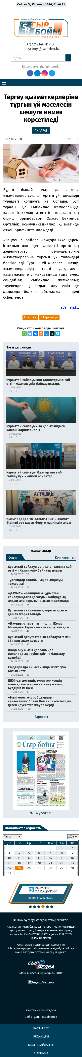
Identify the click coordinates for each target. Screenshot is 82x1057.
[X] (52, 333)
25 (19, 868)
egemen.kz (70, 307)
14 (50, 858)
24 (9, 868)
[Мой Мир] (46, 333)
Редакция (41, 1036)
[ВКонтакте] (35, 333)
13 (39, 858)
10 (9, 858)
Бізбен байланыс (41, 1045)
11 (19, 858)
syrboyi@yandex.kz (42, 48)
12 (28, 858)
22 (61, 863)
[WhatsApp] (24, 333)
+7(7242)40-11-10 (39, 44)
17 (9, 863)
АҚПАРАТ (41, 130)
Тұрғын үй (50, 317)
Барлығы (41, 717)
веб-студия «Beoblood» (41, 1017)
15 (61, 858)
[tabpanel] (41, 893)
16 (72, 858)
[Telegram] (29, 333)
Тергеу (31, 317)
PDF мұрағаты (41, 813)
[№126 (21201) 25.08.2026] (41, 771)
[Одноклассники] (41, 333)
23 (72, 863)
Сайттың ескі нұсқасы (41, 1010)
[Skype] (57, 333)
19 (29, 863)
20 (39, 863)
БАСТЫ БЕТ (41, 1028)
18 (19, 863)
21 (50, 863)
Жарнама (41, 1053)
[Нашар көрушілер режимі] (42, 10)
